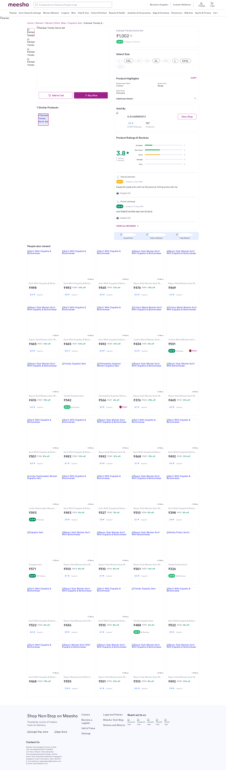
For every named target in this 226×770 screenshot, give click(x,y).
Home (30, 23)
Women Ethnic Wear (55, 23)
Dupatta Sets (75, 23)
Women (39, 23)
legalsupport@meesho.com (50, 761)
